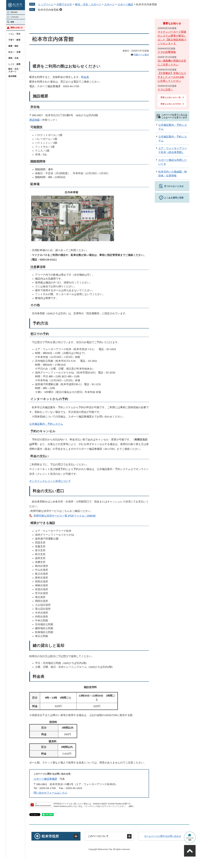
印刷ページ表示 (141, 54)
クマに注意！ (165, 89)
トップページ (46, 4)
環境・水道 (13, 58)
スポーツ (109, 4)
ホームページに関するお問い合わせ (162, 836)
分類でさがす (64, 4)
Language (15, 17)
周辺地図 (34, 119)
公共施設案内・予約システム (46, 424)
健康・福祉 (13, 46)
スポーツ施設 (125, 4)
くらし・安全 (14, 34)
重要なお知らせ (17, 28)
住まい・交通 (14, 52)
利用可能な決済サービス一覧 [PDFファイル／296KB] (64, 515)
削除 (60, 9)
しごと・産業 (14, 64)
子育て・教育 (14, 40)
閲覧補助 (14, 12)
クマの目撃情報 (167, 52)
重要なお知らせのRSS (171, 104)
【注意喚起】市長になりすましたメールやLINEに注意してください (172, 77)
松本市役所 (50, 836)
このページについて (98, 836)
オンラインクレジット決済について (50, 481)
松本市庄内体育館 (48, 9)
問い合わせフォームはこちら (50, 792)
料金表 (85, 77)
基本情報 (12, 76)
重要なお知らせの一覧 (171, 97)
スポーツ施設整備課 (45, 778)
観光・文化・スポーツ (14, 70)
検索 (12, 22)
